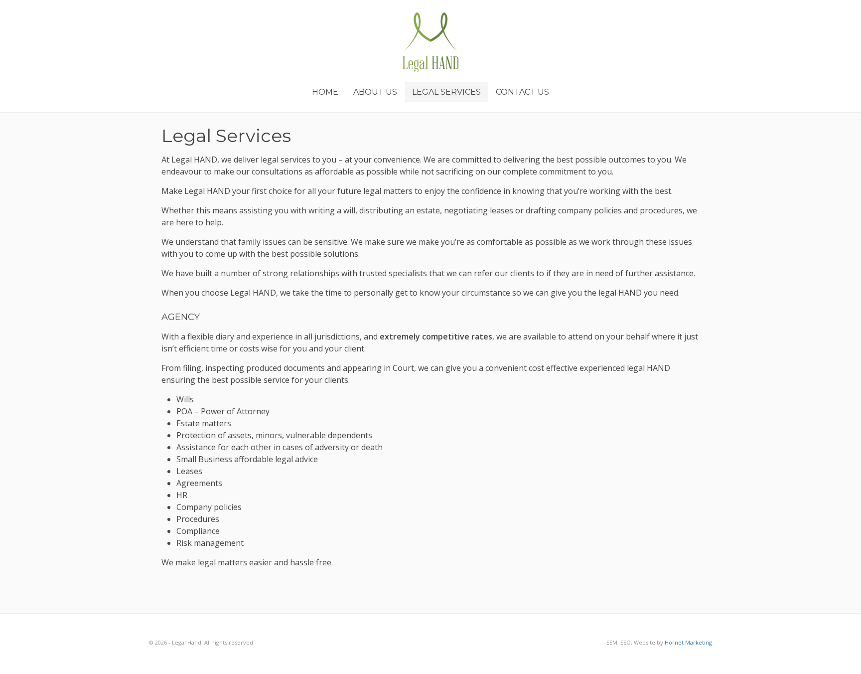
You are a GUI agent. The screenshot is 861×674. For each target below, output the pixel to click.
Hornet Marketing (688, 642)
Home (325, 92)
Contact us (522, 92)
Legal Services (446, 92)
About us (375, 92)
